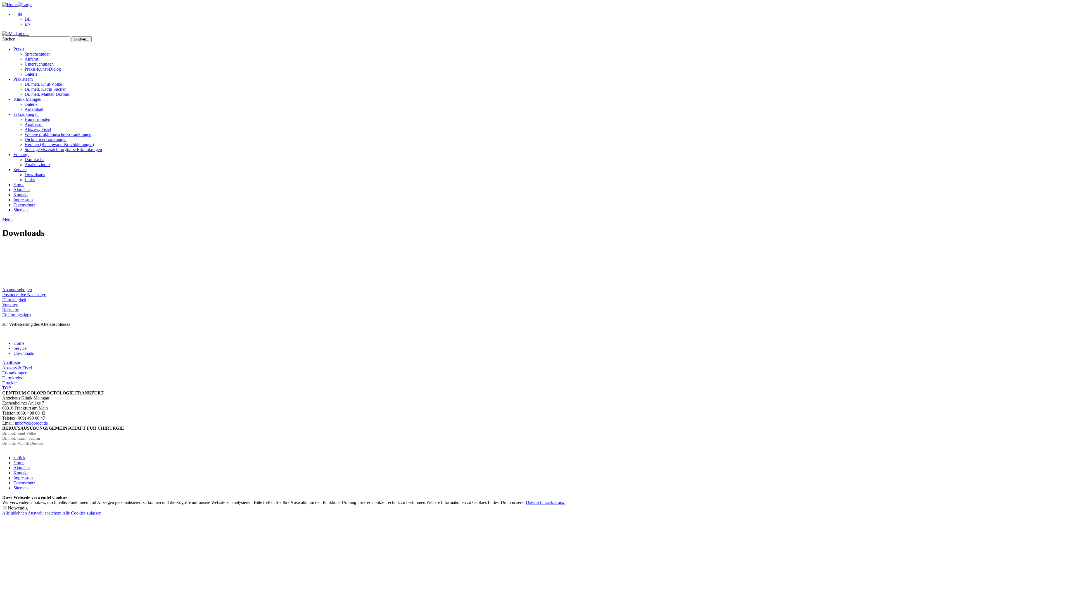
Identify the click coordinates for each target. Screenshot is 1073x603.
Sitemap (20, 209)
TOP (6, 388)
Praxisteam (23, 79)
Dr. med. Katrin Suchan (46, 89)
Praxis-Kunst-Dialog (43, 69)
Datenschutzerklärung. (546, 502)
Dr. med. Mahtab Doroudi (47, 94)
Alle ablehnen (14, 513)
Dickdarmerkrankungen (46, 139)
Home (18, 184)
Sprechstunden (38, 54)
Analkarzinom (37, 164)
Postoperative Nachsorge (24, 294)
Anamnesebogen (17, 289)
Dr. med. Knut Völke (43, 84)
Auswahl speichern (44, 513)
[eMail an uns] (15, 33)
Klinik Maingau (27, 99)
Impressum (23, 199)
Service (20, 169)
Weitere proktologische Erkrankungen (58, 134)
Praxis (18, 49)
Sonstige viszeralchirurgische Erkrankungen (63, 149)
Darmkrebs (34, 159)
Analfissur (34, 124)
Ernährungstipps (16, 314)
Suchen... (10, 39)
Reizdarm (10, 309)
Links (30, 179)
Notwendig (18, 508)
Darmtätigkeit (14, 299)
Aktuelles (21, 189)
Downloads (35, 174)
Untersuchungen (39, 64)
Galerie (31, 74)
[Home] (17, 4)
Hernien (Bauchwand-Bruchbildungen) (59, 144)
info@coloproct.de (31, 423)
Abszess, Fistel (38, 129)
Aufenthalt (34, 109)
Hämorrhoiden (37, 119)
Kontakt (20, 194)
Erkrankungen (26, 114)
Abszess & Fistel (17, 367)
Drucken (10, 383)
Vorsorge (21, 154)
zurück (19, 457)
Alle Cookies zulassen (81, 513)
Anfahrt (31, 59)
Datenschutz (24, 204)
